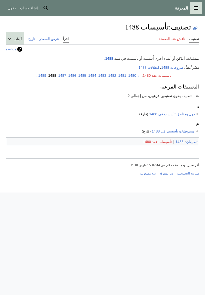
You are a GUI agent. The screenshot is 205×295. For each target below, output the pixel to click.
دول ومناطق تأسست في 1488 (172, 114)
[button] (196, 8)
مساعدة (11, 49)
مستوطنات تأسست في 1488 (173, 131)
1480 (132, 76)
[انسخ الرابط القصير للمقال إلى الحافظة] (195, 28)
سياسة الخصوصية (188, 173)
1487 (62, 76)
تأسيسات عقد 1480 (157, 76)
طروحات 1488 (172, 68)
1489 (42, 76)
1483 (102, 76)
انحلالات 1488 (148, 68)
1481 (122, 76)
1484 (92, 76)
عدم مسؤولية (148, 173)
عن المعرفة (167, 173)
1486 (72, 76)
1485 (82, 76)
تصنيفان (192, 142)
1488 (109, 58)
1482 (112, 76)
